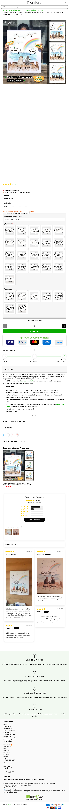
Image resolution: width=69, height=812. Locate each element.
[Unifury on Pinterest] (11, 773)
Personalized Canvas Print (34, 10)
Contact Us (7, 727)
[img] (9, 552)
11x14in (12, 206)
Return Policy (8, 736)
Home (5, 10)
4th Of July (7, 747)
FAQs (5, 725)
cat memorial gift (27, 381)
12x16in (19, 206)
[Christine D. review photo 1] (50, 576)
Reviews (6, 756)
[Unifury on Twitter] (4, 773)
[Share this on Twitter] (3, 435)
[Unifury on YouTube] (9, 773)
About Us (6, 763)
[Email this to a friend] (17, 435)
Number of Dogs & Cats (13, 217)
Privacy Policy (8, 767)
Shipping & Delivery (9, 730)
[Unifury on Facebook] (6, 773)
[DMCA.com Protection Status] (34, 797)
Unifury (9, 804)
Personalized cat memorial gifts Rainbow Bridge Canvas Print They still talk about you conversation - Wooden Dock (17, 484)
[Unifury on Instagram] (13, 773)
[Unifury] (34, 2)
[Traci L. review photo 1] (18, 582)
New (5, 748)
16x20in (6, 206)
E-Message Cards (9, 740)
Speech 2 (8, 289)
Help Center (7, 758)
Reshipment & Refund (10, 738)
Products (6, 754)
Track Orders (8, 728)
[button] (7, 184)
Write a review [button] (34, 520)
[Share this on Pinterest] (12, 435)
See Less (34, 416)
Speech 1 (8, 224)
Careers (6, 769)
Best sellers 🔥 (8, 745)
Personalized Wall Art (15, 10)
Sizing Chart (7, 732)
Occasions (7, 750)
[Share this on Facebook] (8, 435)
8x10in (25, 206)
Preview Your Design (34, 320)
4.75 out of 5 (39, 501)
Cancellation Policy (9, 734)
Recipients (7, 752)
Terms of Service (9, 765)
